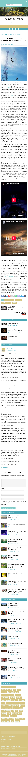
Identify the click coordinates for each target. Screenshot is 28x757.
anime (19, 689)
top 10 (22, 718)
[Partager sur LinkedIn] (7, 296)
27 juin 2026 (12, 569)
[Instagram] (18, 29)
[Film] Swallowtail (12, 336)
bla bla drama (5, 695)
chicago (13, 697)
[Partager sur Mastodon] (18, 296)
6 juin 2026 (12, 594)
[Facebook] (12, 29)
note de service (6, 710)
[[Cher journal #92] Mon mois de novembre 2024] (4, 549)
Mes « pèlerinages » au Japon (13, 746)
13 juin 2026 (12, 584)
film (3, 702)
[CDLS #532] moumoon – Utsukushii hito (15, 540)
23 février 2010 (6, 44)
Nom (2, 488)
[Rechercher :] (14, 4)
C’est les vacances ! (11, 748)
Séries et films (11, 33)
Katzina (8, 348)
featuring (21, 700)
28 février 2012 (13, 325)
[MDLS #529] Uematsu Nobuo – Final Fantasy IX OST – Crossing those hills (17, 591)
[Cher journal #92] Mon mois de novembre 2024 (17, 548)
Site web (3, 497)
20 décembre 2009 (14, 677)
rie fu (9, 713)
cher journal (5, 697)
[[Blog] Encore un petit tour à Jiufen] (4, 613)
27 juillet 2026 (13, 543)
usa (12, 721)
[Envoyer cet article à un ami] (11, 296)
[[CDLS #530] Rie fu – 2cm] (4, 575)
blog (12, 695)
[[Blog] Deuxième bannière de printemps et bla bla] (4, 651)
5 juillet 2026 (13, 559)
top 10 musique (6, 721)
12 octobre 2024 (13, 662)
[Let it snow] (4, 677)
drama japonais (6, 700)
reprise (4, 713)
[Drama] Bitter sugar (13, 323)
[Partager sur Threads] (25, 296)
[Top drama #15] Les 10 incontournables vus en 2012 (16, 668)
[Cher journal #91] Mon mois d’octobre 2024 (17, 582)
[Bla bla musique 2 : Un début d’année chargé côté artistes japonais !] (4, 330)
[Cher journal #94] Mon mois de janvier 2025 (17, 516)
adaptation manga (10, 687)
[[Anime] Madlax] (4, 638)
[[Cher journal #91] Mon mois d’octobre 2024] (4, 582)
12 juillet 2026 (13, 551)
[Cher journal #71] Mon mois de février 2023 (16, 659)
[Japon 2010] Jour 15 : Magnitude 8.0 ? (14, 604)
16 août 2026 (13, 519)
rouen (19, 713)
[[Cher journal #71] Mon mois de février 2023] (4, 660)
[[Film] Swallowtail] (4, 338)
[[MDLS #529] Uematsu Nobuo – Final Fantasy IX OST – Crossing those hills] (4, 590)
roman (14, 713)
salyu (14, 302)
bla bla (16, 692)
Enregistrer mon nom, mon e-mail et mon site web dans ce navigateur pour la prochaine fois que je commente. (13, 503)
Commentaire (4, 478)
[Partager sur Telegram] (21, 296)
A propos (9, 739)
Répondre (5, 467)
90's (3, 687)
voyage (17, 721)
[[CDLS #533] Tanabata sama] (4, 525)
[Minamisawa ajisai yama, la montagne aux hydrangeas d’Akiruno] (4, 565)
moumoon (15, 705)
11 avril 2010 (13, 338)
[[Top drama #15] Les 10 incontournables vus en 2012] (4, 668)
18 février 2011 (13, 638)
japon (3, 705)
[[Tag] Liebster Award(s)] (4, 645)
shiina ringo (5, 716)
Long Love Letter (9, 262)
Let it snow (11, 675)
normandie (20, 708)
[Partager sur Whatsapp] (16, 296)
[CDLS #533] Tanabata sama (16, 524)
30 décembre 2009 (14, 332)
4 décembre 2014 (14, 623)
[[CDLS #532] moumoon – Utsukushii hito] (4, 541)
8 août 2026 (12, 526)
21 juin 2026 (12, 576)
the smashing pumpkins (8, 718)
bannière (10, 692)
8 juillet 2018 (13, 615)
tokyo (17, 718)
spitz (11, 716)
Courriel (3, 493)
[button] (26, 1)
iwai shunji (18, 300)
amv (15, 689)
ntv (13, 710)
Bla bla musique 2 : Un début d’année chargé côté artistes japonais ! (16, 329)
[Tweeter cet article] (5, 296)
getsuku (22, 702)
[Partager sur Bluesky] (23, 296)
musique (22, 705)
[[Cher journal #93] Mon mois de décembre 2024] (4, 532)
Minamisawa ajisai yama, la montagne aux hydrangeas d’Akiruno (16, 565)
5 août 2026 (12, 535)
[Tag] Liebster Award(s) (15, 643)
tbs (16, 716)
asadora (4, 692)
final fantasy (9, 702)
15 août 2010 (13, 607)
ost (16, 710)
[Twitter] (10, 29)
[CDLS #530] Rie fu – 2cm (15, 574)
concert (19, 697)
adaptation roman (7, 689)
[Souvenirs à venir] (14, 15)
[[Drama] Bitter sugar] (4, 324)
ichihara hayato (9, 300)
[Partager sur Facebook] (2, 296)
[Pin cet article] (9, 296)
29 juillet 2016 (13, 645)
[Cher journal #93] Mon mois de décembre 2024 (17, 532)
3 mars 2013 (12, 670)
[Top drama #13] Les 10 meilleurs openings (15, 629)
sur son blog (7, 87)
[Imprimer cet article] (14, 296)
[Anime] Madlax (13, 636)
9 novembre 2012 (14, 631)
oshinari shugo (6, 302)
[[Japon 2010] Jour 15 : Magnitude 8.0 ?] (4, 604)
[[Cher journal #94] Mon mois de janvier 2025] (4, 517)
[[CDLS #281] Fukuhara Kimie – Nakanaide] (4, 621)
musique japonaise (6, 708)
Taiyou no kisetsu (8, 276)
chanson (18, 695)
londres (9, 705)
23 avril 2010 (13, 654)
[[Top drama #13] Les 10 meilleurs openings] (4, 629)
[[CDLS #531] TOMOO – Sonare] (4, 557)
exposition (14, 700)
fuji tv (16, 702)
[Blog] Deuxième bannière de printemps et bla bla (17, 651)
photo (21, 710)
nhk (14, 708)
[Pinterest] (15, 29)
